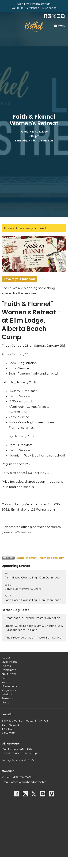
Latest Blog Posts (15, 610)
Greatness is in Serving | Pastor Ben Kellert (32, 618)
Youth (5, 682)
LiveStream (9, 661)
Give (4, 678)
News (5, 702)
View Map (8, 732)
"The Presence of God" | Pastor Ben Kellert (33, 637)
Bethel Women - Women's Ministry (40, 558)
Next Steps (9, 674)
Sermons (8, 698)
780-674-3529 (22, 777)
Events (6, 665)
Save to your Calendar (19, 279)
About (6, 657)
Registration (9, 690)
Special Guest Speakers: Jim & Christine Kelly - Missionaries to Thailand (34, 627)
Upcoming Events (16, 566)
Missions (7, 694)
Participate (9, 669)
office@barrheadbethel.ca (28, 782)
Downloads (9, 686)
